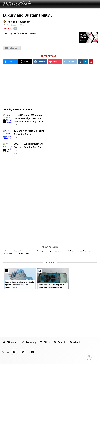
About (76, 342)
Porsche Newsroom (18, 21)
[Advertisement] (48, 86)
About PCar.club (50, 247)
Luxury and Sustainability (27, 15)
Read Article (12, 48)
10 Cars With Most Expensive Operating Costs (29, 132)
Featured (50, 262)
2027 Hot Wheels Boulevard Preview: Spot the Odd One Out (28, 147)
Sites (46, 342)
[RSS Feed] (32, 352)
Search (61, 342)
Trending (30, 342)
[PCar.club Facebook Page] (14, 352)
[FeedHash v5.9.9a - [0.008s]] (89, 358)
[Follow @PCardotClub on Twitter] (23, 352)
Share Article (48, 56)
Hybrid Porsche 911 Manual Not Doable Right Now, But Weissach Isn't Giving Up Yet (29, 118)
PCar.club (11, 342)
